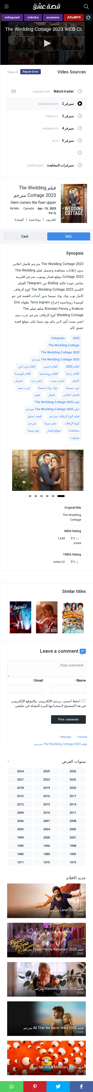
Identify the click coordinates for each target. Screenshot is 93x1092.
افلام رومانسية (48, 373)
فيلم (37, 395)
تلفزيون (51, 219)
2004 (46, 829)
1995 (20, 846)
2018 (20, 788)
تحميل (19, 380)
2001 (72, 837)
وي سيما (33, 430)
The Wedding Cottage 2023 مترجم (55, 359)
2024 (20, 771)
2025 (46, 771)
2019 (46, 788)
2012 (20, 804)
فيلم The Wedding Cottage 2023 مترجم (52, 409)
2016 (46, 796)
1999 (20, 837)
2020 (72, 788)
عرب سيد (24, 388)
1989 (46, 854)
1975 (46, 862)
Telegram (58, 338)
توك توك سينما (48, 388)
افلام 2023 (72, 366)
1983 (20, 854)
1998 (72, 846)
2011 (72, 812)
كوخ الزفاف (72, 423)
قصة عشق (34, 416)
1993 (72, 854)
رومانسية (35, 219)
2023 (76, 338)
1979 (72, 862)
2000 (46, 837)
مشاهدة (74, 430)
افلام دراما (72, 373)
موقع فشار (54, 430)
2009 (20, 812)
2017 (72, 796)
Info (69, 236)
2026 (72, 771)
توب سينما (72, 388)
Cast (24, 236)
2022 (46, 779)
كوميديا (19, 219)
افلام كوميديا (23, 373)
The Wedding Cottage (63, 345)
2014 (72, 804)
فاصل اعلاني (71, 395)
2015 (20, 796)
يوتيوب (74, 437)
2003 (20, 829)
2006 (20, 821)
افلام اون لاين (26, 366)
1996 (46, 846)
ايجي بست (57, 380)
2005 (72, 829)
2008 (72, 821)
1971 (20, 862)
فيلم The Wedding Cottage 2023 (57, 402)
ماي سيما (50, 423)
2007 (46, 821)
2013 (46, 804)
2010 (46, 812)
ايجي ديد (36, 380)
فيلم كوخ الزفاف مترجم (64, 416)
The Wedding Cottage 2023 (60, 352)
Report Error (30, 71)
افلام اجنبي (50, 366)
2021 (20, 779)
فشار (51, 395)
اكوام (75, 380)
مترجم (32, 423)
